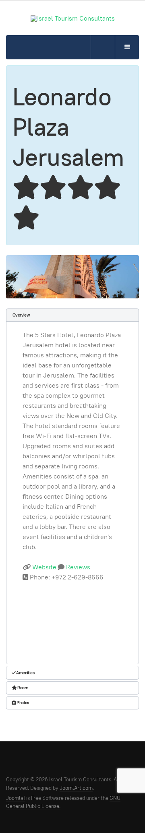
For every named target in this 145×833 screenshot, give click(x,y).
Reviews (77, 567)
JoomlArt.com (76, 788)
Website (44, 567)
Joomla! (15, 798)
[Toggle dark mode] (103, 47)
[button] (72, 315)
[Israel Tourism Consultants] (73, 18)
